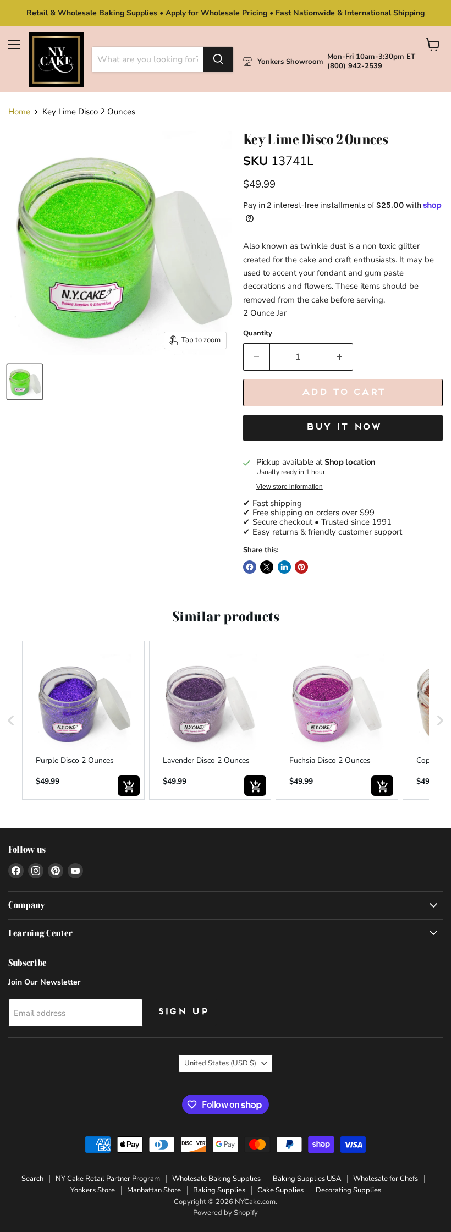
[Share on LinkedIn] (284, 567)
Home (19, 112)
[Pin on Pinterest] (301, 567)
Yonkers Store (92, 1190)
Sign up (182, 1012)
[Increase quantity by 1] (339, 357)
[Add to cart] (129, 786)
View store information (289, 487)
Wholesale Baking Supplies (216, 1179)
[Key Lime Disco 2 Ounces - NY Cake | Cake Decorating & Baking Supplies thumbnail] (24, 381)
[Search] (218, 59)
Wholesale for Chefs (385, 1179)
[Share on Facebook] (249, 567)
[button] (11, 720)
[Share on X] (266, 567)
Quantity (257, 333)
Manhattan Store (154, 1190)
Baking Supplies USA (307, 1179)
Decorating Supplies (348, 1190)
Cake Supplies (280, 1190)
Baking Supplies (219, 1190)
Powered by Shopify (225, 1213)
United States (220, 1063)
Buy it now (343, 427)
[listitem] (83, 720)
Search (32, 1179)
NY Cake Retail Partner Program (108, 1179)
